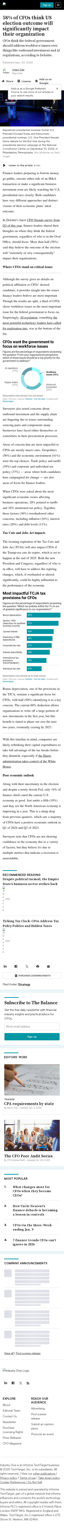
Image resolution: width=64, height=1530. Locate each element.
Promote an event (42, 1434)
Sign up (47, 5)
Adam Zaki (18, 69)
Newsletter (9, 1422)
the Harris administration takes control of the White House (29, 761)
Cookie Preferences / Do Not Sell (21, 1482)
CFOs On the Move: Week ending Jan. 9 (32, 1227)
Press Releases (12, 1437)
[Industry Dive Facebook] (13, 1383)
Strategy (24, 984)
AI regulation (28, 317)
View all (9, 1353)
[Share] (16, 966)
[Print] (37, 966)
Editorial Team (11, 1410)
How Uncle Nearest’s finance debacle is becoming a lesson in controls (35, 1210)
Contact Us (10, 1416)
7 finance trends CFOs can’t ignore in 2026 (34, 1242)
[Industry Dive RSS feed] (28, 1383)
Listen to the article (24, 165)
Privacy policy (8, 1478)
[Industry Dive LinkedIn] (5, 1383)
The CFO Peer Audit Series (28, 1156)
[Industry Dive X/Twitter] (20, 1383)
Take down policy (49, 1478)
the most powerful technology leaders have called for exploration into (32, 322)
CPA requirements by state (29, 1103)
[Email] (48, 966)
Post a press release (28, 1353)
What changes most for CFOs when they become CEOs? (32, 1191)
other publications (44, 1473)
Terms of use (28, 1478)
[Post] (5, 966)
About (6, 1405)
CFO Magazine (12, 1443)
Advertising (38, 1408)
